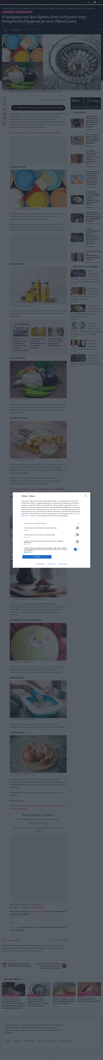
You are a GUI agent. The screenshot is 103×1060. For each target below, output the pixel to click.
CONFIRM (37, 557)
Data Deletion (40, 564)
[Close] (86, 496)
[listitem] (51, 523)
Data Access (51, 564)
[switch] (76, 527)
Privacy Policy (63, 564)
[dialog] (51, 530)
